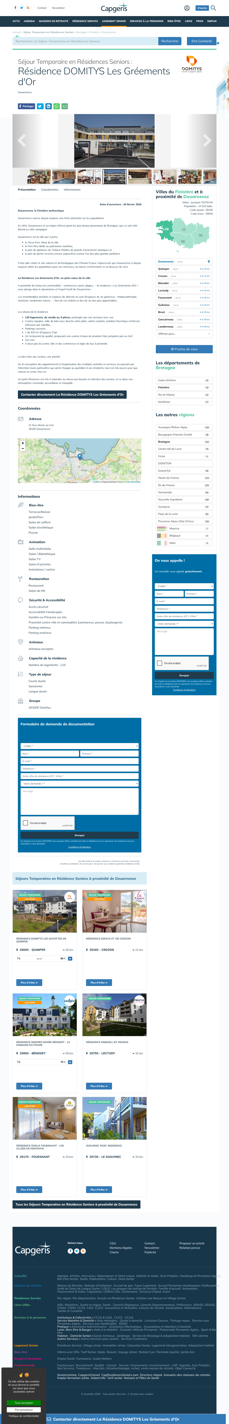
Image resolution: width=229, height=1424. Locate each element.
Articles (75, 1276)
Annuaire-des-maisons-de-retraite (187, 1375)
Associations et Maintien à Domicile (167, 1326)
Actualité (20, 1275)
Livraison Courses (156, 1320)
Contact (42, 7)
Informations (72, 189)
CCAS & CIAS (103, 1317)
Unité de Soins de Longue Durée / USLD (83, 1288)
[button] (79, 457)
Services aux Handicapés (99, 1323)
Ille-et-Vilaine (183, 394)
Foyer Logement (145, 1285)
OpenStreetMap (133, 481)
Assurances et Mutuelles (121, 1308)
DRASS (198, 1305)
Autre (166, 1291)
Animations (190, 1288)
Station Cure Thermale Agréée (159, 1352)
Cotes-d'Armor (183, 380)
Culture (112, 1279)
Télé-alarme (200, 1335)
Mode (101, 1352)
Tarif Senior (88, 1352)
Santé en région (90, 1305)
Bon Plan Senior (67, 1279)
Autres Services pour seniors (100, 1339)
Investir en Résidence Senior (116, 1298)
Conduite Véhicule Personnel (138, 1329)
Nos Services (65, 1368)
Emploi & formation (28, 1358)
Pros (199, 21)
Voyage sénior (127, 1352)
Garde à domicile (131, 1320)
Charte (114, 1252)
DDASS (210, 1305)
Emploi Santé (66, 1358)
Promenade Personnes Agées (179, 1329)
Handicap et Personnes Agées (200, 1276)
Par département (84, 1298)
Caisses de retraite (151, 1308)
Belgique (188, 535)
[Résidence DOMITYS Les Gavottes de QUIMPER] (45, 911)
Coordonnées (50, 189)
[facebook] (15, 8)
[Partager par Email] (65, 106)
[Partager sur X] (40, 106)
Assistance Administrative (89, 1326)
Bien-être (174, 21)
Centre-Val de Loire (183, 449)
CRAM (61, 1308)
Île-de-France (183, 485)
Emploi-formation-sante (73, 1378)
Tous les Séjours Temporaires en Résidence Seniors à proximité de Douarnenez (76, 1204)
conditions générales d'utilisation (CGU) (123, 864)
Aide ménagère (107, 1320)
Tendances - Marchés (90, 1368)
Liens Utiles (22, 1304)
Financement (139, 1365)
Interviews (88, 1276)
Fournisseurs (65, 1365)
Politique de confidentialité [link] (24, 1416)
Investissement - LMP (163, 1365)
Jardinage (123, 1335)
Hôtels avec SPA (68, 1352)
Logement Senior (114, 21)
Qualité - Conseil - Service (111, 1365)
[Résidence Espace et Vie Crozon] (114, 911)
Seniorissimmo (67, 1375)
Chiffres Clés (111, 1291)
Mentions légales (121, 1248)
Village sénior (92, 1345)
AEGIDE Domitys (40, 707)
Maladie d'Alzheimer (98, 1285)
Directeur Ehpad (150, 1291)
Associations (174, 1308)
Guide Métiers (102, 1358)
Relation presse (189, 1248)
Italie (188, 543)
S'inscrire (202, 8)
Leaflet (96, 481)
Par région (64, 1298)
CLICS (99, 1308)
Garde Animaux (104, 1335)
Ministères (72, 1305)
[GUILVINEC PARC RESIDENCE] (114, 1118)
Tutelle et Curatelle (69, 1311)
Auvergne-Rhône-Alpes (183, 427)
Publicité (150, 1252)
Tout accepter (24, 1403)
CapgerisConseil (89, 1375)
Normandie (183, 492)
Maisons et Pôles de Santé (141, 1378)
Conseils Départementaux (157, 1305)
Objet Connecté (185, 1368)
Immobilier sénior (114, 1345)
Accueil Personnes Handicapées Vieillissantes (188, 1285)
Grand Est (183, 470)
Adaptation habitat (201, 1345)
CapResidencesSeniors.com (119, 1375)
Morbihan (183, 402)
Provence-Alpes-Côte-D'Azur (183, 521)
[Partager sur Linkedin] (48, 106)
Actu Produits (169, 1276)
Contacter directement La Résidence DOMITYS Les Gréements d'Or (72, 394)
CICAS (129, 1317)
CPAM (71, 1308)
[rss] (28, 8)
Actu (16, 21)
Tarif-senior (114, 1378)
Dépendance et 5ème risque (116, 1276)
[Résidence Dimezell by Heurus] (114, 1014)
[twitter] (21, 8)
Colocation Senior (138, 1345)
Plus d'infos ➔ (29, 982)
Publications (97, 1279)
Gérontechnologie (118, 1368)
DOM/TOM (164, 463)
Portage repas (180, 1320)
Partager (28, 106)
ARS (60, 1305)
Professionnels (24, 1365)
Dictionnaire (130, 1291)
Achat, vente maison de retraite (152, 1368)
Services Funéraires (134, 1339)
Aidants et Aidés (147, 1276)
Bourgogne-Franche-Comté (183, 434)
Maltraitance (192, 1308)
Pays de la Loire (183, 514)
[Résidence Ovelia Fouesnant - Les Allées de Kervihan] (45, 1118)
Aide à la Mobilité (106, 1329)
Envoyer (80, 835)
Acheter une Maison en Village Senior (161, 1298)
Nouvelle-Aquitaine (183, 499)
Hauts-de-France (183, 477)
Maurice (188, 528)
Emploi (211, 21)
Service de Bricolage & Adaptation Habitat (161, 1335)
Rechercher (170, 41)
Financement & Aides (71, 1291)
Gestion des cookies (141, 1394)
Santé (84, 1279)
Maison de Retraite (70, 1285)
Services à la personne (146, 21)
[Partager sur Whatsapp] (56, 106)
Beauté (111, 1352)
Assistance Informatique (125, 1326)
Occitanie (183, 506)
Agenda (29, 21)
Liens (188, 21)
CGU (113, 1243)
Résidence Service (85, 21)
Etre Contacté (202, 41)
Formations (83, 1358)
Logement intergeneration (169, 1345)
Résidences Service (27, 1298)
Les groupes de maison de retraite (134, 1288)
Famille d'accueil (170, 1288)
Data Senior (126, 1279)
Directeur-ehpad (151, 1375)
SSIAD (123, 1323)
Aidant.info (98, 1378)
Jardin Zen (187, 1352)
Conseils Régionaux (126, 1305)
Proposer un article (191, 1243)
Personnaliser (24, 1409)
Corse (183, 456)
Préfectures (184, 1305)
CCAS (81, 1308)
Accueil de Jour (123, 1285)
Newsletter (58, 7)
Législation (94, 1291)
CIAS (90, 1308)
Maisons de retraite (53, 21)
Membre (189, 8)
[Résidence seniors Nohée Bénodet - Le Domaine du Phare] (45, 1014)
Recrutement (84, 1365)
